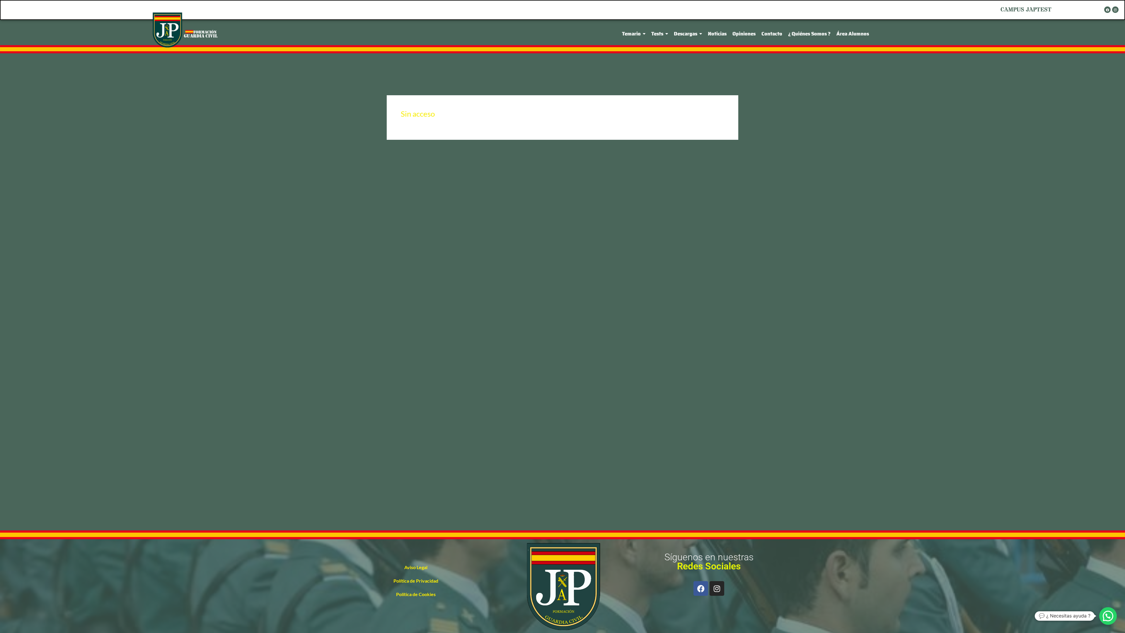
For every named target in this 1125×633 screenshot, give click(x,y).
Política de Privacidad (415, 580)
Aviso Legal (415, 567)
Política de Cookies (416, 594)
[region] (562, 616)
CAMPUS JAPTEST (1025, 10)
